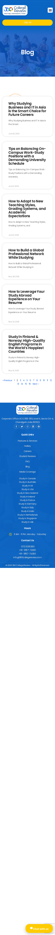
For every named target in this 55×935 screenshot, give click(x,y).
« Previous (7, 380)
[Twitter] (22, 426)
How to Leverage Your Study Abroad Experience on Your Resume (26, 297)
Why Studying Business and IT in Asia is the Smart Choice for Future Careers (27, 109)
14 (22, 383)
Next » (35, 383)
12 (51, 380)
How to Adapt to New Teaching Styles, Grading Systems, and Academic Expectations (27, 208)
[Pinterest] (38, 426)
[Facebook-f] (16, 426)
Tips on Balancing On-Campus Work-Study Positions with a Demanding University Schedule (27, 156)
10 (44, 380)
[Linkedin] (33, 426)
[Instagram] (27, 426)
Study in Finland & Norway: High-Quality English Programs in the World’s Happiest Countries (26, 344)
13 (18, 383)
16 (30, 383)
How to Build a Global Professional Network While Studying (26, 254)
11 (47, 380)
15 (26, 383)
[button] (50, 10)
